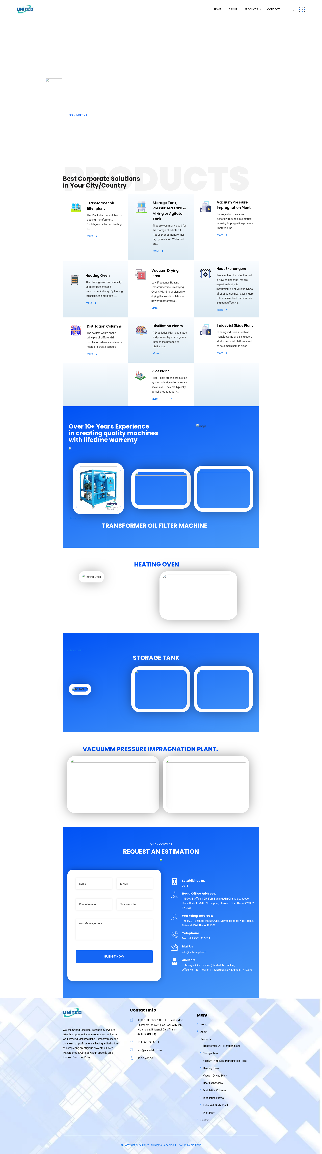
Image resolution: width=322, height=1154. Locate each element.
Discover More (81, 1057)
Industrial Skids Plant (215, 1105)
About (233, 9)
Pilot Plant (209, 1112)
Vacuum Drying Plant (215, 1075)
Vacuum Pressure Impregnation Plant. (225, 1060)
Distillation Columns (214, 1090)
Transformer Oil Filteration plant (221, 1045)
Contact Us (78, 115)
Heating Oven (211, 1068)
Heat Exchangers (213, 1083)
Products (251, 9)
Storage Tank (210, 1053)
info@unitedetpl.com (150, 1050)
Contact (273, 9)
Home (217, 9)
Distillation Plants (213, 1098)
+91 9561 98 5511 (148, 1042)
